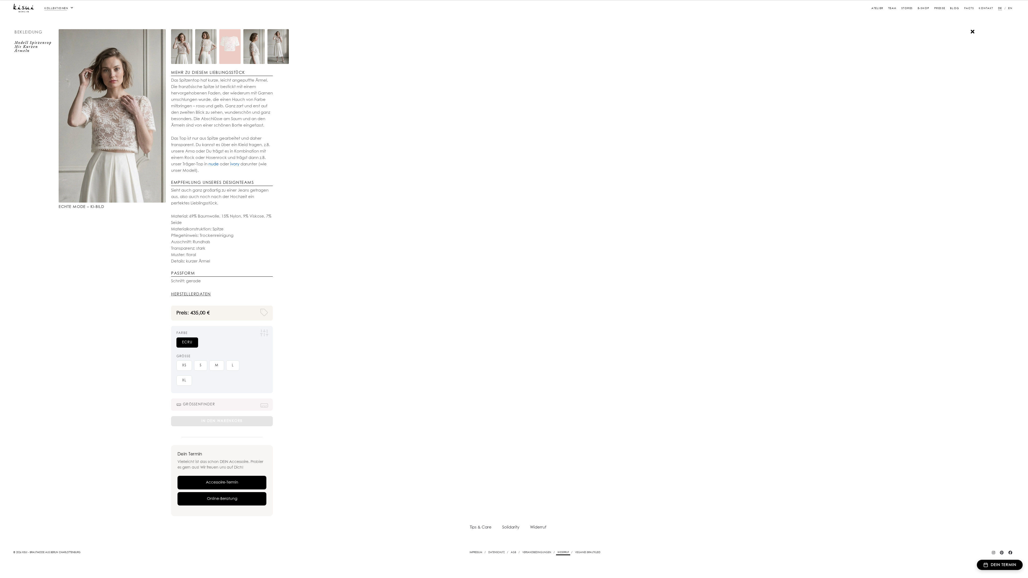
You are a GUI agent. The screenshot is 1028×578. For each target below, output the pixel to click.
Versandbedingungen (536, 552)
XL (184, 380)
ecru (187, 342)
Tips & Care (481, 527)
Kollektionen (56, 8)
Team (892, 8)
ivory (234, 164)
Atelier (877, 8)
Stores (907, 8)
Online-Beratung (222, 499)
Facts (969, 8)
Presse (939, 8)
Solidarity (510, 527)
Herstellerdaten (191, 294)
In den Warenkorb (222, 421)
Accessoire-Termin (222, 482)
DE (1000, 8)
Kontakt (986, 8)
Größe (183, 356)
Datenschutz (496, 552)
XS (184, 365)
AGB (513, 552)
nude (214, 164)
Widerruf (538, 527)
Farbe (181, 333)
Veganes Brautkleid (587, 552)
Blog (954, 8)
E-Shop (923, 8)
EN (1010, 8)
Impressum (476, 552)
